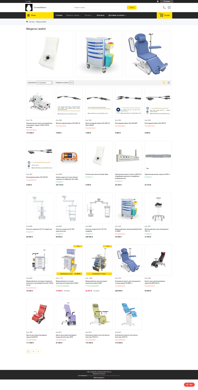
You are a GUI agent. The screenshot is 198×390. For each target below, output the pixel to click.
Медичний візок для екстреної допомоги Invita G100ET (96, 282)
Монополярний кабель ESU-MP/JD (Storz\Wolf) (97, 124)
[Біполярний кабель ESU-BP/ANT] (128, 102)
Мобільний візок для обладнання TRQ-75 (156, 230)
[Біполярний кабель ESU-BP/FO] (158, 102)
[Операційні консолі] (49, 54)
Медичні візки (99, 38)
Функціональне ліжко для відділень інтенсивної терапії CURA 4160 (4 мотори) (39, 125)
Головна (59, 15)
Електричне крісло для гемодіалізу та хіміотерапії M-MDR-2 (127, 282)
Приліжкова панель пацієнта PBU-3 (157, 174)
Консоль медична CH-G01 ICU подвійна (95, 230)
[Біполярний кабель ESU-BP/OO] (39, 156)
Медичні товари (72, 15)
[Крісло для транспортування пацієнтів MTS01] (39, 314)
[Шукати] (132, 7)
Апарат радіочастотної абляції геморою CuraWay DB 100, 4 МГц (67, 178)
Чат (191, 384)
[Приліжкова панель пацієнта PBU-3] (158, 156)
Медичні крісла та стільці (148, 38)
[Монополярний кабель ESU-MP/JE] (69, 102)
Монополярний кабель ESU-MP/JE (68, 123)
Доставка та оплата (116, 15)
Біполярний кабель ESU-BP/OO (37, 177)
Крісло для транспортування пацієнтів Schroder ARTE (66, 336)
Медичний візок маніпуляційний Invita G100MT (128, 230)
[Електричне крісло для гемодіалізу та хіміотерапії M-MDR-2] (128, 260)
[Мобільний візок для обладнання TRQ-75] (158, 208)
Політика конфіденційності (112, 375)
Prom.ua (109, 372)
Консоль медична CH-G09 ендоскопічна (65, 230)
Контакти (100, 15)
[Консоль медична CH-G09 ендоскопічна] (69, 208)
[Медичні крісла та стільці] (148, 54)
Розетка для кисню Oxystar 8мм (96, 174)
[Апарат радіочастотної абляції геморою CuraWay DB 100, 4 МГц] (69, 156)
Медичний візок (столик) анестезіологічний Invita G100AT (67, 282)
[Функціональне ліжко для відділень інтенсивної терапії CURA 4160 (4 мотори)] (39, 102)
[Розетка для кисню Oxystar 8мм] (99, 156)
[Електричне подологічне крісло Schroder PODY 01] (128, 314)
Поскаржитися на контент (95, 375)
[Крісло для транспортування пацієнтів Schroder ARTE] (69, 314)
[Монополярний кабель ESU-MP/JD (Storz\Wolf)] (99, 102)
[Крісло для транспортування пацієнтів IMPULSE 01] (158, 260)
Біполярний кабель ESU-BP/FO (155, 123)
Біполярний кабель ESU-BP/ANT (126, 123)
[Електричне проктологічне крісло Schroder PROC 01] (99, 314)
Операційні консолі (49, 38)
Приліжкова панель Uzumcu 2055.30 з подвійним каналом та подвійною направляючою (128, 176)
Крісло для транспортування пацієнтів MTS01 (36, 336)
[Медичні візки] (99, 54)
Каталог (88, 15)
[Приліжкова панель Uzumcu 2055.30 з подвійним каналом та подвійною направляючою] (128, 156)
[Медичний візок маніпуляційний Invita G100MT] (128, 208)
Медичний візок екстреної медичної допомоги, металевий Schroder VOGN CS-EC (39, 283)
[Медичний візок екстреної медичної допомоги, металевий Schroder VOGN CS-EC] (39, 260)
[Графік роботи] (169, 7)
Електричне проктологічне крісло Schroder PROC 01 (97, 336)
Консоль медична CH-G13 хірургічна (39, 229)
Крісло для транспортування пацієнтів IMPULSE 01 (155, 282)
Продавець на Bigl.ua (99, 373)
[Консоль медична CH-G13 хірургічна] (39, 208)
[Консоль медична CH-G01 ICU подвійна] (99, 208)
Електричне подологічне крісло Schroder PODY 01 (126, 336)
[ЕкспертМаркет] (28, 7)
